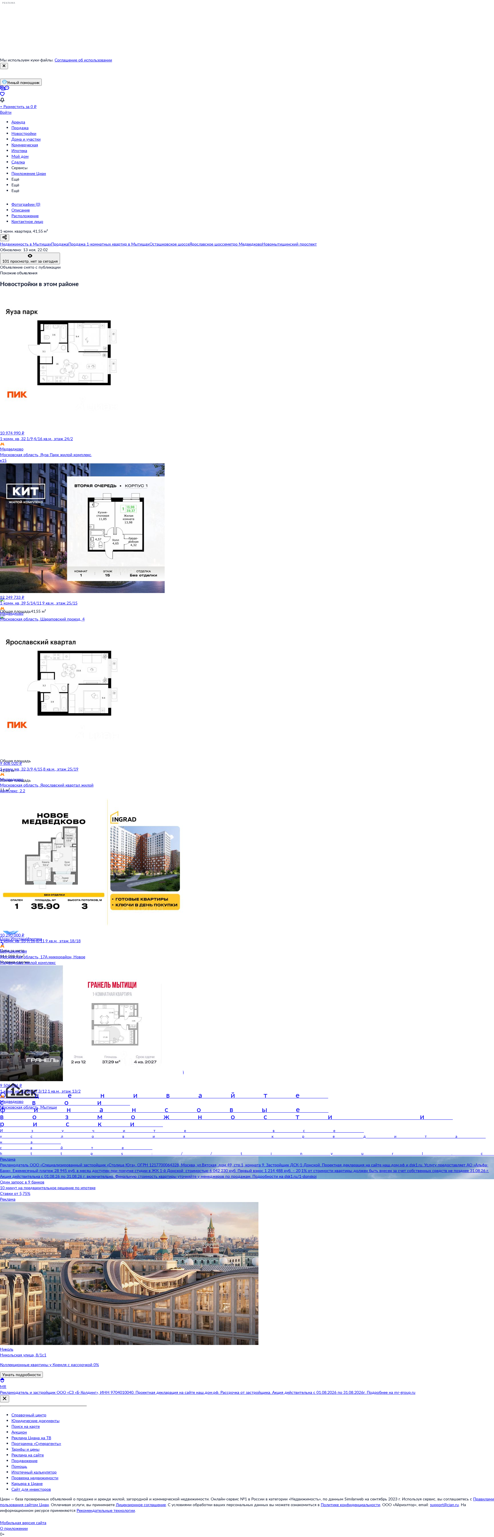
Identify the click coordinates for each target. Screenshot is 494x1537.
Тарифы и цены (25, 1449)
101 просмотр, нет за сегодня (30, 261)
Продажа (20, 127)
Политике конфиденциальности (350, 1504)
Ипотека (19, 150)
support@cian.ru (444, 1504)
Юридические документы (35, 1420)
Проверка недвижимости (34, 1477)
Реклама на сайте (27, 1455)
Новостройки (23, 133)
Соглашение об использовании (83, 60)
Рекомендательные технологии (106, 1510)
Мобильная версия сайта (23, 1522)
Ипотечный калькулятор (34, 1472)
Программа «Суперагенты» (36, 1443)
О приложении (14, 1528)
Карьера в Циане (27, 1483)
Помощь (19, 1466)
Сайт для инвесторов (31, 1489)
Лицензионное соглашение (141, 1504)
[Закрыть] (4, 66)
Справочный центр (28, 1415)
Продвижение (24, 1460)
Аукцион (19, 1432)
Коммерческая (24, 144)
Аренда (18, 122)
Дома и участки (26, 139)
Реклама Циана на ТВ (31, 1437)
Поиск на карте (25, 1426)
